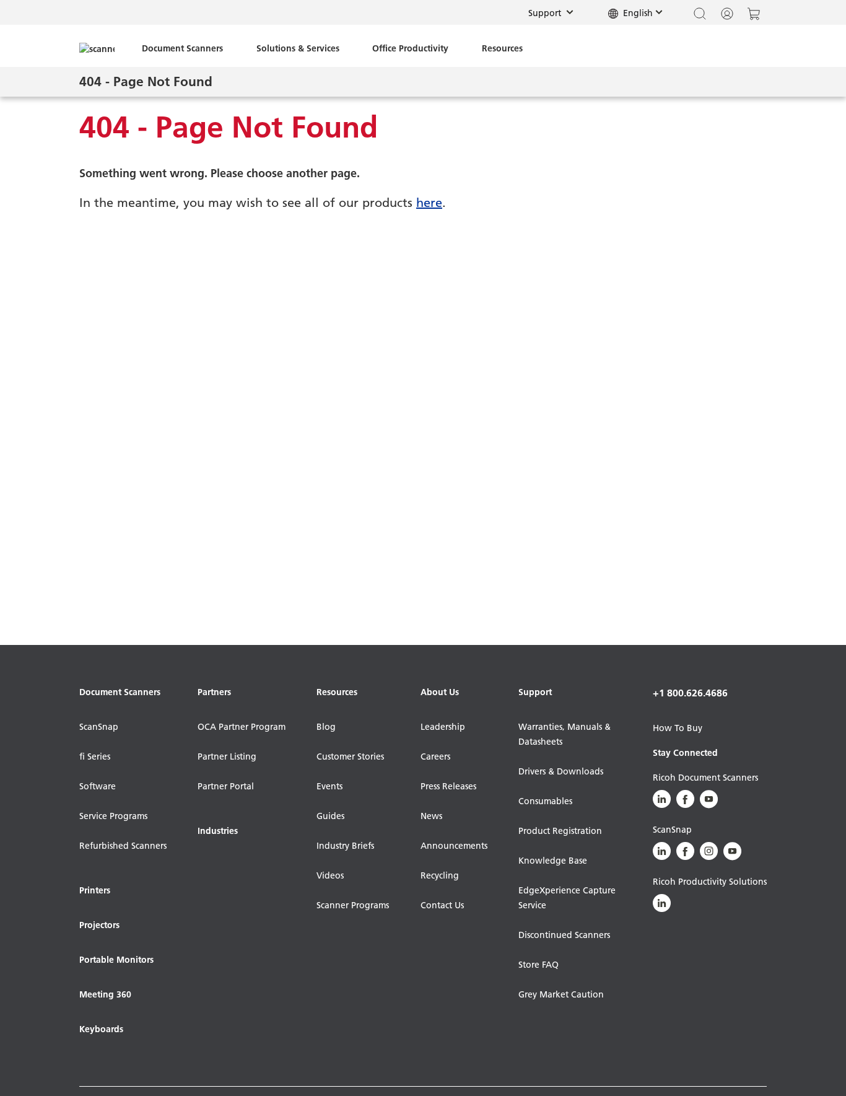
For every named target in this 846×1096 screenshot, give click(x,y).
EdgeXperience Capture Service (567, 898)
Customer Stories (350, 756)
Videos (330, 875)
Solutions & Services (297, 48)
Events (329, 786)
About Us (440, 692)
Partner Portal (226, 786)
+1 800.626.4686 (690, 692)
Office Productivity (410, 48)
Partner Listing (227, 756)
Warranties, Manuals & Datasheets (564, 734)
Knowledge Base (552, 860)
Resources (502, 48)
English (637, 13)
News (431, 816)
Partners (214, 692)
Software (97, 786)
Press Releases (448, 786)
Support (554, 13)
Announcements (454, 845)
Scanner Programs (352, 905)
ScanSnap (98, 726)
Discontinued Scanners (564, 934)
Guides (330, 816)
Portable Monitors (116, 959)
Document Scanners (182, 48)
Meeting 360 (105, 994)
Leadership (443, 726)
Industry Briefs (345, 845)
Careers (435, 756)
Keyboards (101, 1029)
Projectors (99, 925)
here (429, 202)
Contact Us (442, 905)
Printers (94, 890)
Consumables (545, 801)
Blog (326, 726)
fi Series (94, 756)
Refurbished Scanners (123, 845)
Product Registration (560, 830)
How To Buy (677, 728)
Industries (218, 830)
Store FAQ (538, 964)
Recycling (440, 875)
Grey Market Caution (561, 994)
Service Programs (113, 816)
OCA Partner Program (242, 726)
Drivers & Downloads (560, 771)
